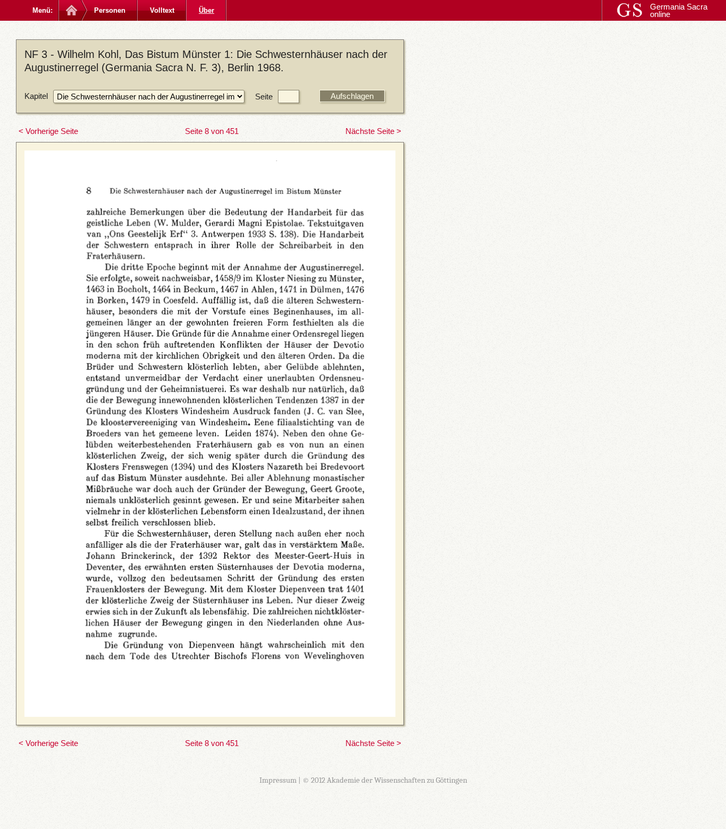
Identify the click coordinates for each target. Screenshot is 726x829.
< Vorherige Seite (48, 131)
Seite (264, 96)
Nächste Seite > (373, 131)
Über (206, 10)
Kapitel (36, 96)
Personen (109, 10)
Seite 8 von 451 (212, 131)
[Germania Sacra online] (70, 10)
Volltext (162, 10)
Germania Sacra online (678, 10)
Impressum (278, 780)
